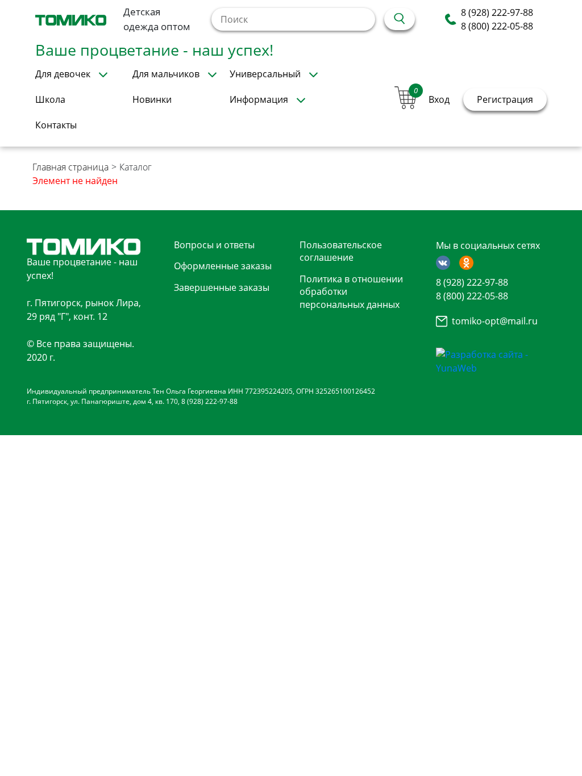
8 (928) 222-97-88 (497, 12)
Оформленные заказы (223, 266)
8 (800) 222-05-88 (497, 26)
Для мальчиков (165, 74)
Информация (259, 99)
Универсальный (265, 74)
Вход (439, 99)
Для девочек (62, 74)
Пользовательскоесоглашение (341, 251)
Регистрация (505, 99)
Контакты (56, 125)
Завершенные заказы (221, 287)
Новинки (152, 99)
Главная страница (70, 167)
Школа (50, 99)
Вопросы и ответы (214, 245)
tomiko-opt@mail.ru (495, 321)
